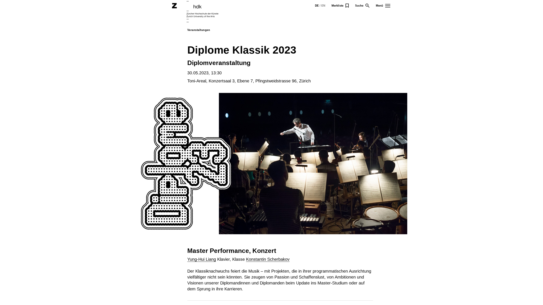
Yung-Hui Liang (201, 259)
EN (323, 5)
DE (317, 5)
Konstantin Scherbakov (268, 259)
